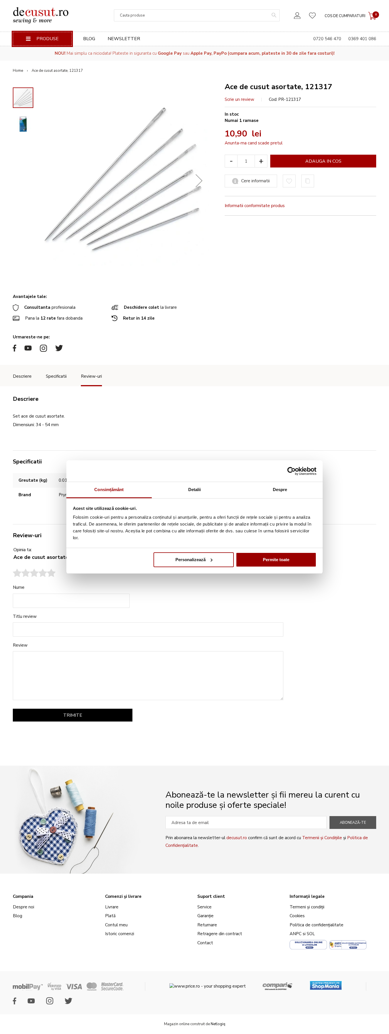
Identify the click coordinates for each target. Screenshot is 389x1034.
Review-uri (91, 376)
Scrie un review (239, 99)
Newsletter (124, 39)
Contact (205, 943)
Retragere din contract (219, 934)
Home (18, 70)
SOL (311, 934)
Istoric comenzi (119, 934)
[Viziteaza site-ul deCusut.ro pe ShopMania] (326, 983)
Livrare (111, 907)
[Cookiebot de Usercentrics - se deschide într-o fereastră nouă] (291, 471)
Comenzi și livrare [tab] (123, 896)
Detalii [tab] (194, 489)
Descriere (22, 376)
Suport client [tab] (211, 896)
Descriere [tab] (25, 399)
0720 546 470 (327, 39)
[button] (199, 180)
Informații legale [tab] (307, 896)
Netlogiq (218, 1024)
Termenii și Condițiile (322, 838)
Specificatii (56, 376)
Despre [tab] (280, 489)
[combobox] (197, 15)
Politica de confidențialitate (316, 925)
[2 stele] (21, 574)
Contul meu (116, 925)
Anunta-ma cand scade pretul (253, 143)
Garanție (205, 916)
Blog (89, 39)
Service (204, 907)
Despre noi (23, 907)
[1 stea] (17, 574)
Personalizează (190, 559)
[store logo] (40, 15)
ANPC (296, 934)
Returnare (207, 925)
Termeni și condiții (307, 907)
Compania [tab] (23, 896)
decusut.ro (236, 838)
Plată (110, 916)
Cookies (297, 916)
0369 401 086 (362, 39)
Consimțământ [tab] (109, 489)
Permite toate (276, 559)
